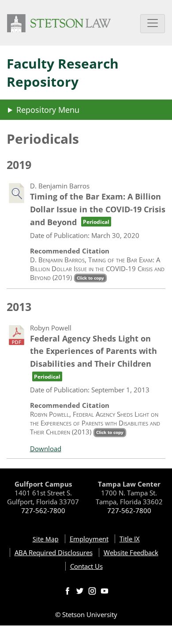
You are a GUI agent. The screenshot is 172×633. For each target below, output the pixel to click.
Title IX (130, 538)
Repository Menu (47, 109)
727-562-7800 (43, 510)
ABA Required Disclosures (54, 552)
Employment (89, 538)
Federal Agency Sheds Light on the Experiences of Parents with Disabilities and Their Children (93, 356)
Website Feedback (131, 552)
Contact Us (86, 566)
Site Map (46, 539)
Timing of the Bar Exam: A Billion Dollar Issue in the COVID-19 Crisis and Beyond (97, 209)
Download (45, 448)
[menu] (86, 110)
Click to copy (90, 278)
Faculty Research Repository (63, 72)
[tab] (50, 448)
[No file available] (16, 193)
